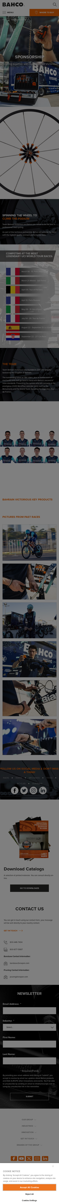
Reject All (29, 1194)
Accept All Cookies (29, 1187)
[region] (29, 1183)
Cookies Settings (29, 1200)
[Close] (53, 1166)
